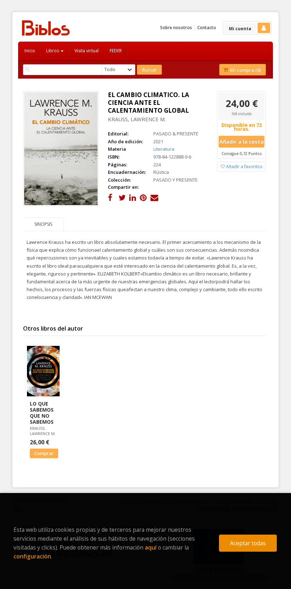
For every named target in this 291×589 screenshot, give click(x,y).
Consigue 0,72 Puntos (241, 153)
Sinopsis (43, 224)
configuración (32, 556)
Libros (53, 51)
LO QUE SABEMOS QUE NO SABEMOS (42, 412)
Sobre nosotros (176, 28)
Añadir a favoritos (243, 167)
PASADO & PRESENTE (175, 133)
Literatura (163, 149)
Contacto (206, 28)
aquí (151, 547)
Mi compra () (245, 70)
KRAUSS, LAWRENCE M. (137, 119)
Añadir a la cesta (241, 141)
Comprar (44, 453)
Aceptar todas (248, 543)
